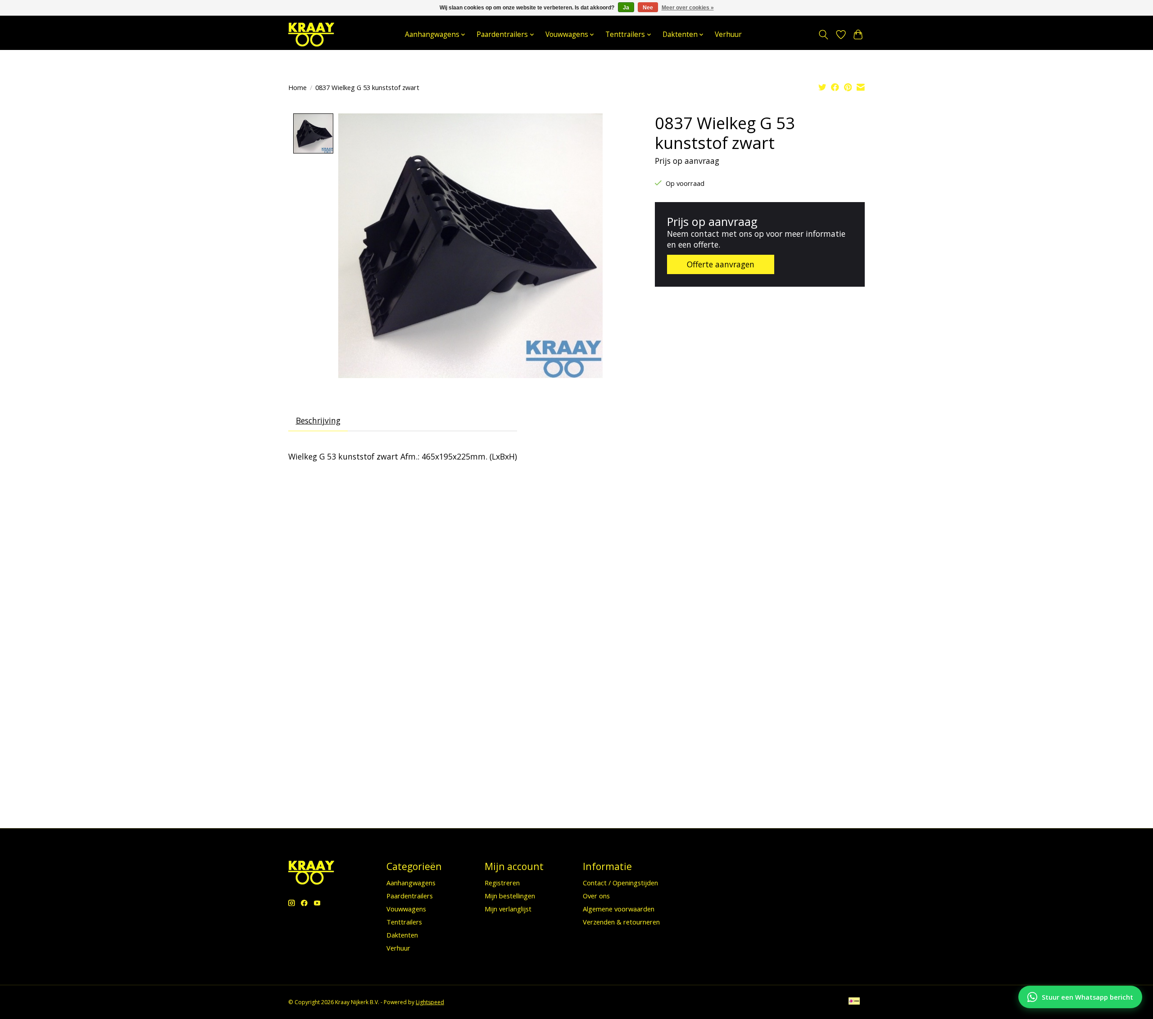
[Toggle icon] (823, 35)
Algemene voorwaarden (618, 908)
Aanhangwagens (411, 882)
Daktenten (402, 934)
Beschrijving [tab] (318, 420)
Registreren (502, 882)
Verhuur (728, 34)
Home (297, 87)
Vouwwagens (406, 908)
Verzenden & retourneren (621, 921)
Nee (648, 8)
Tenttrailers (404, 921)
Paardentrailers (409, 895)
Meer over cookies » (688, 8)
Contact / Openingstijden (620, 882)
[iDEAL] (854, 1001)
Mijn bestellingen (510, 895)
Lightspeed (430, 1002)
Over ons (596, 895)
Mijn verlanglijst (508, 908)
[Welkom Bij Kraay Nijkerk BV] (311, 34)
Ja (626, 8)
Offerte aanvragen (720, 264)
